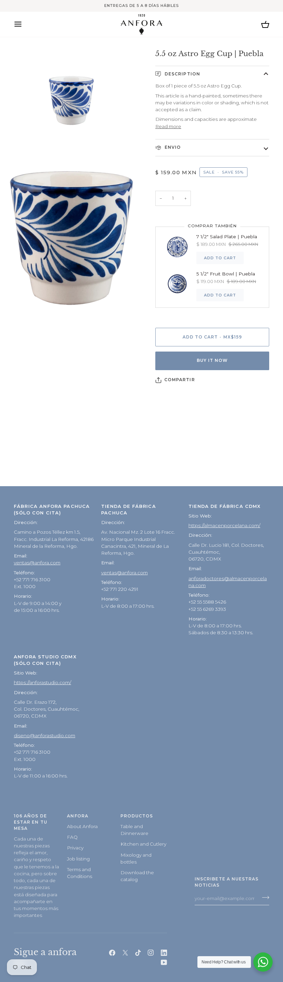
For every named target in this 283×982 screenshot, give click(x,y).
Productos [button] (136, 816)
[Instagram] (151, 953)
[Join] (263, 897)
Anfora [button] (77, 816)
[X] (125, 953)
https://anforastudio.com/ (42, 682)
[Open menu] (24, 24)
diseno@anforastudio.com (44, 735)
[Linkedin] (164, 953)
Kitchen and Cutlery (143, 844)
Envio (172, 147)
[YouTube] (164, 962)
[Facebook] (112, 953)
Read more (168, 126)
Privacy (75, 847)
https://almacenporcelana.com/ (224, 525)
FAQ (72, 837)
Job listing (78, 858)
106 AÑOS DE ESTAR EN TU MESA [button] (30, 822)
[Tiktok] (138, 953)
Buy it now (212, 360)
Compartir (179, 379)
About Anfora (82, 826)
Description (181, 74)
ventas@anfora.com (37, 562)
